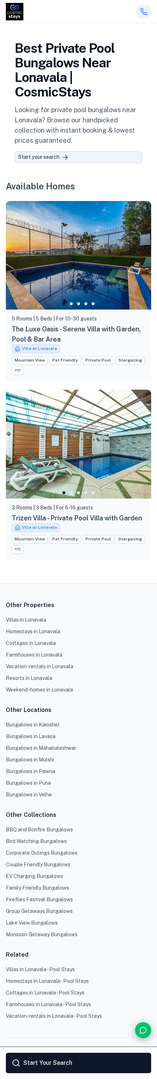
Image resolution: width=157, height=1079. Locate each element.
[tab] (63, 303)
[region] (78, 255)
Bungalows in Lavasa (30, 736)
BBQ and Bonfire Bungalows (39, 829)
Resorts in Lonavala (29, 678)
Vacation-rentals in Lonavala (39, 666)
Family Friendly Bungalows (37, 888)
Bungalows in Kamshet (33, 725)
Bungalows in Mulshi (30, 760)
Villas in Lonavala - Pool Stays (40, 969)
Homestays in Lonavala (33, 631)
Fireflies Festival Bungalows (39, 899)
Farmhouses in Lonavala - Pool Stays (48, 1004)
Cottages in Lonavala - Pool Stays (45, 993)
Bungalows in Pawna (30, 771)
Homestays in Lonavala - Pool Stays (47, 981)
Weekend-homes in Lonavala (39, 690)
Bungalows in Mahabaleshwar (41, 748)
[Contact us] (143, 1030)
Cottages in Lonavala (31, 643)
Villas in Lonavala (26, 620)
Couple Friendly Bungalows (38, 864)
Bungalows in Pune (28, 783)
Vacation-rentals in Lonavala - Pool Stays (54, 1016)
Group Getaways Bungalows (39, 911)
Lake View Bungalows (32, 923)
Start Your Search (47, 1062)
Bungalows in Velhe (29, 795)
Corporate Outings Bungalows (41, 853)
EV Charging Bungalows (34, 876)
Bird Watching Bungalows (36, 841)
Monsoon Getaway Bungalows (41, 934)
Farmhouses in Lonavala (34, 655)
